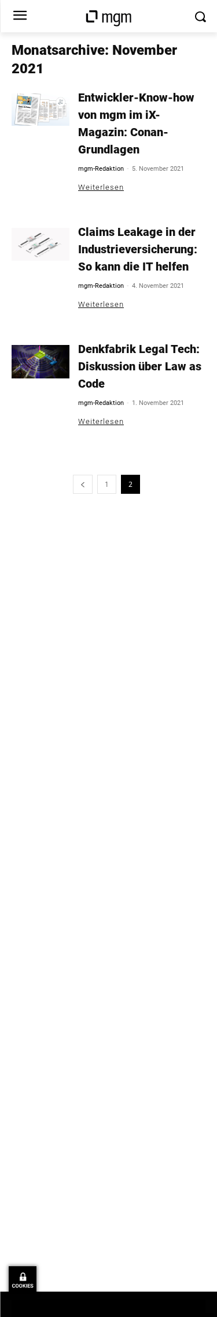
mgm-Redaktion (101, 168)
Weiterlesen (101, 187)
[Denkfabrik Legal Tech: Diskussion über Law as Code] (40, 361)
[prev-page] (83, 484)
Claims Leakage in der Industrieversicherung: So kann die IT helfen (137, 249)
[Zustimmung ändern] (22, 1280)
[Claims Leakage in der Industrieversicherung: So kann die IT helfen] (40, 244)
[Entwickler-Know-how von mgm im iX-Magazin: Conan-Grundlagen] (40, 109)
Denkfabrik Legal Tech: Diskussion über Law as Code (139, 366)
